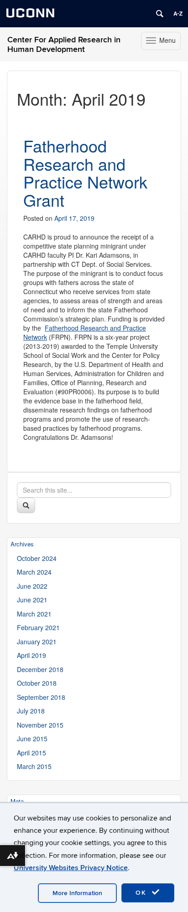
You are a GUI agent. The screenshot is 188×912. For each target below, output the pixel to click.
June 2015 (32, 738)
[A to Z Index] (178, 13)
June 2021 (32, 599)
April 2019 (31, 655)
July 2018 (31, 710)
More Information (77, 893)
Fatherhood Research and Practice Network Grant (85, 172)
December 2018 (40, 669)
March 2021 (34, 613)
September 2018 (41, 697)
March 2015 (34, 766)
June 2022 (32, 586)
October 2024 (37, 558)
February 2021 (38, 627)
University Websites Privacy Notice (71, 867)
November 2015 (40, 724)
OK (142, 893)
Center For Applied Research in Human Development (63, 44)
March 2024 (34, 571)
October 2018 (37, 683)
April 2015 (31, 752)
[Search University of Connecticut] (159, 13)
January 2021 (37, 641)
